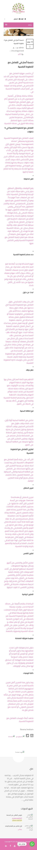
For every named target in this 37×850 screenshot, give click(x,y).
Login (22, 19)
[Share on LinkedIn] (11, 736)
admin (21, 47)
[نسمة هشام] (18, 8)
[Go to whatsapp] (32, 844)
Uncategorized (17, 51)
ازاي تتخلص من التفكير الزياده (13, 826)
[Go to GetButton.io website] (32, 848)
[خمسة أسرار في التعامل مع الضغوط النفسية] (18, 35)
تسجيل (16, 19)
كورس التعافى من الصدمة (14, 815)
